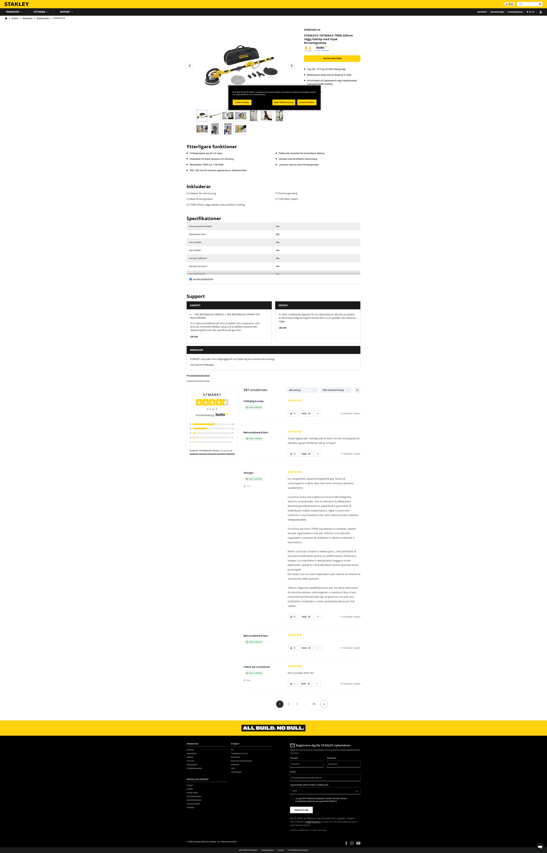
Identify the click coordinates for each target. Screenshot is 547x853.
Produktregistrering (515, 12)
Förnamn (294, 758)
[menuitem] (13, 12)
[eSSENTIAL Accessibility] (510, 4)
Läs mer (194, 336)
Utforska (39, 12)
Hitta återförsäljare (497, 12)
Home (6, 18)
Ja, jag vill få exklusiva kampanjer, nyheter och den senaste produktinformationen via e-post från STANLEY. (321, 799)
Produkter (12, 12)
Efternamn (331, 758)
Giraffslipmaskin (42, 18)
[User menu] (541, 12)
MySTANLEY (482, 12)
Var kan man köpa (332, 58)
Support (65, 12)
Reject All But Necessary (284, 102)
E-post (293, 772)
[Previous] (190, 66)
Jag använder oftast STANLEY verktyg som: (309, 785)
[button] (346, 843)
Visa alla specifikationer (203, 279)
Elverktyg (15, 18)
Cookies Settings (242, 102)
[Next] (292, 66)
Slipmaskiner (27, 18)
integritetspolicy (313, 821)
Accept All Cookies (306, 102)
